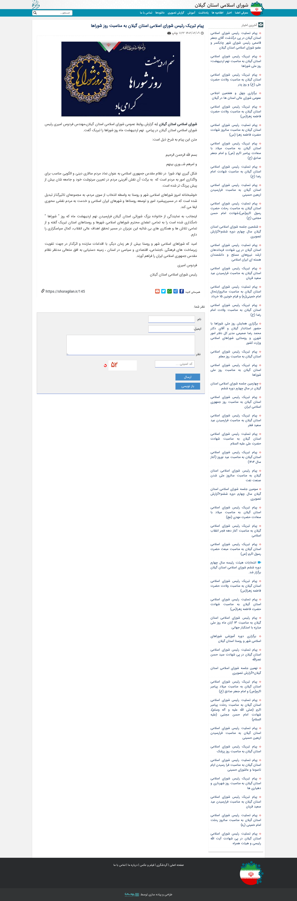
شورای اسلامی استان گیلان (221, 5)
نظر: (198, 354)
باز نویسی (187, 386)
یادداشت (203, 13)
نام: (199, 319)
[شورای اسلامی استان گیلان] (252, 872)
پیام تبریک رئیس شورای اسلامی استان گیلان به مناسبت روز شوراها (147, 25)
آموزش (191, 13)
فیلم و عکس (147, 865)
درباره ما (133, 865)
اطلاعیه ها (217, 13)
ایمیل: (198, 328)
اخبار (229, 13)
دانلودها (159, 13)
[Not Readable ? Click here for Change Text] (105, 365)
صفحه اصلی (177, 865)
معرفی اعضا (241, 13)
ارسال (187, 377)
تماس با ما (146, 13)
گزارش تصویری (176, 13)
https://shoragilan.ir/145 (65, 291)
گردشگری (161, 865)
